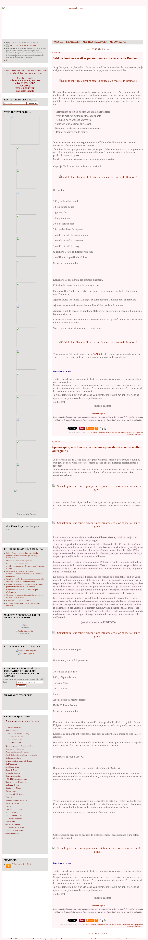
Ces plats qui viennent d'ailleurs (100, 432)
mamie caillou (24, 939)
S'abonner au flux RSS (21, 864)
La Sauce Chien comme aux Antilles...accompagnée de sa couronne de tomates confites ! (25, 566)
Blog (8, 43)
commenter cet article (134, 435)
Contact (9, 60)
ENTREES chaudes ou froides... (113, 924)
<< (88, 49)
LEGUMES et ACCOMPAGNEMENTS (122, 432)
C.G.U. (89, 939)
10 (104, 49)
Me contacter (118, 42)
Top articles (53, 939)
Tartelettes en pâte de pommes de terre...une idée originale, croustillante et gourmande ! (25, 580)
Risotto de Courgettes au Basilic (19, 600)
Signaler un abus (77, 939)
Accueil (58, 42)
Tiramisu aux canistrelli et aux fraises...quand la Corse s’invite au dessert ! (24, 596)
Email (5, 682)
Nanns (96, 353)
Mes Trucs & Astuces (95, 42)
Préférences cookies (131, 939)
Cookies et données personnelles (108, 939)
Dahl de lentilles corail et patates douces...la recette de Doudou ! (95, 58)
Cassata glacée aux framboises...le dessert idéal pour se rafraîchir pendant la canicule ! (24, 585)
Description (10, 48)
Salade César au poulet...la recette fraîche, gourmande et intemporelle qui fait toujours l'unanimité (23, 555)
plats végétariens (137, 432)
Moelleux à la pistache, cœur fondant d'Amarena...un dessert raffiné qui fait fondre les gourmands (24, 573)
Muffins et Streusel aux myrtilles (19, 561)
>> (108, 49)
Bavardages (73, 42)
